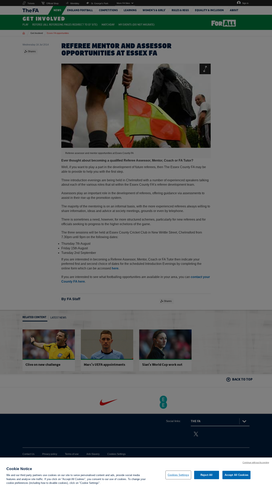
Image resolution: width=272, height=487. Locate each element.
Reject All (206, 474)
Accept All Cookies (236, 474)
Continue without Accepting (256, 462)
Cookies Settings (178, 474)
